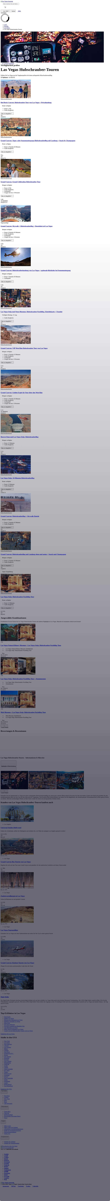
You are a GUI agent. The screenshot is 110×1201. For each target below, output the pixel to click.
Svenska (6, 1178)
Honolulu (6, 1058)
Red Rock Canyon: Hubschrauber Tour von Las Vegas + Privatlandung (26, 102)
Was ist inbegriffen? (6, 113)
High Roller (7, 1017)
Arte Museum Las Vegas (11, 1027)
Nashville (6, 1064)
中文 (5, 1179)
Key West (6, 1070)
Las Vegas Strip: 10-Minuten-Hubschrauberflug (17, 478)
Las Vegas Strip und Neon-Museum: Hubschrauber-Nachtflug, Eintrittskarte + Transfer (31, 312)
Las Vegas (7, 1042)
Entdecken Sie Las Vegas (8, 1034)
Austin (6, 1083)
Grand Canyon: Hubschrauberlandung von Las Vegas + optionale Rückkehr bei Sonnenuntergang (36, 270)
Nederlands (7, 1170)
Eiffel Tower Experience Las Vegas (13, 1029)
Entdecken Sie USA (6, 1089)
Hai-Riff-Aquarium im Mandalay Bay (14, 1026)
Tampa (6, 1072)
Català (6, 1155)
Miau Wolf (7, 1023)
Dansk (6, 1159)
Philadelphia (7, 1063)
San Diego (7, 1052)
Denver (6, 1076)
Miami (6, 1049)
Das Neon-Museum (9, 1024)
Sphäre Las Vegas (9, 1018)
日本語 (6, 1171)
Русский (6, 1176)
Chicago (6, 1046)
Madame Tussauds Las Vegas (12, 1021)
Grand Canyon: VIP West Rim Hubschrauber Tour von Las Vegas (24, 348)
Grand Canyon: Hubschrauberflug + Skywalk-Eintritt (20, 516)
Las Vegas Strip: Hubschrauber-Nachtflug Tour (17, 597)
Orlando (6, 1050)
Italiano (6, 1168)
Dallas (6, 1080)
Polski (6, 1175)
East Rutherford (8, 1086)
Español (6, 1163)
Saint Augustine (8, 1069)
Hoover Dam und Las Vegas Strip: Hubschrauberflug (19, 437)
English (6, 1154)
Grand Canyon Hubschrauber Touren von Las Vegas (18, 1031)
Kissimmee (7, 1081)
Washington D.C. (9, 1053)
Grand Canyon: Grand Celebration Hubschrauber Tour (20, 182)
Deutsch (6, 1160)
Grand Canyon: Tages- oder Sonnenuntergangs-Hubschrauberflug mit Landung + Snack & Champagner (38, 141)
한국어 (6, 1166)
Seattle (6, 1066)
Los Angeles (7, 1047)
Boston (6, 1055)
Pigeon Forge (7, 1073)
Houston (6, 1059)
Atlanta (6, 1067)
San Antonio (7, 1056)
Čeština (6, 1157)
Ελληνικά (7, 1162)
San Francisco (8, 1044)
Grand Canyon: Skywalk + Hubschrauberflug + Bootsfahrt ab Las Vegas (26, 226)
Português (7, 1173)
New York (7, 1041)
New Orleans (7, 1061)
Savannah (6, 1075)
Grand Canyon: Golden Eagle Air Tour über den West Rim (21, 393)
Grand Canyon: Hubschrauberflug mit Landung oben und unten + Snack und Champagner (33, 554)
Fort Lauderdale (8, 1078)
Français (6, 1165)
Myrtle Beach (8, 1084)
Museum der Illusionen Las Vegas (13, 1020)
